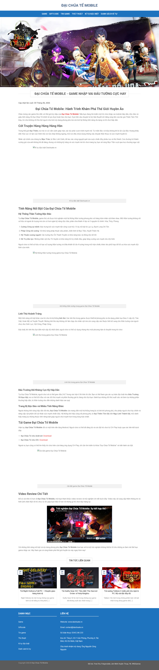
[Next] (153, 52)
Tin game (65, 14)
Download (47, 436)
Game (44, 14)
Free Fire (97, 664)
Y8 (130, 664)
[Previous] (6, 52)
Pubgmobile (105, 664)
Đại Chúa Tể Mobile (79, 5)
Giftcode (54, 14)
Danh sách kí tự (109, 14)
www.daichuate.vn (75, 622)
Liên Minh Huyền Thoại (119, 664)
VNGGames (136, 664)
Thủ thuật (77, 14)
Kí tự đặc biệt (92, 14)
